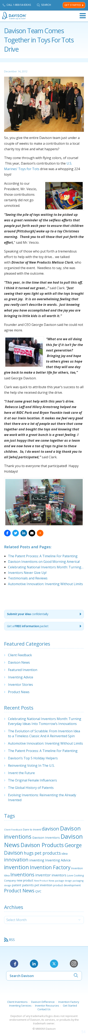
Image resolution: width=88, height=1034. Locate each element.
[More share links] (40, 533)
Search (46, 5)
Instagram (74, 964)
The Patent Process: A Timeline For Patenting (43, 750)
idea (65, 853)
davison (50, 828)
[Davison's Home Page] (14, 15)
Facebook (14, 964)
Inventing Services (20, 1005)
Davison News (19, 662)
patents (28, 885)
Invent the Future (21, 773)
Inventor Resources (47, 1005)
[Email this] (32, 533)
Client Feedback (20, 655)
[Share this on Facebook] (7, 533)
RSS (12, 939)
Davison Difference (43, 1002)
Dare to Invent (32, 829)
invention (16, 867)
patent (16, 885)
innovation (16, 859)
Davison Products (42, 845)
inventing (36, 860)
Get (28, 626)
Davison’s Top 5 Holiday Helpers (33, 758)
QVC (38, 891)
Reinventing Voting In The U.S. (31, 765)
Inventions (22, 874)
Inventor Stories (20, 684)
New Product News (44, 880)
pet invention (43, 885)
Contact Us (44, 1009)
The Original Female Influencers (32, 780)
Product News (18, 692)
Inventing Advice (20, 677)
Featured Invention (22, 670)
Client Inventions (17, 1002)
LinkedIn (34, 964)
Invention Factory (50, 867)
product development (67, 885)
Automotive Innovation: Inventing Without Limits (45, 743)
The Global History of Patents (31, 787)
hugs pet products (42, 853)
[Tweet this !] (15, 533)
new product (25, 880)
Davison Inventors (46, 837)
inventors (59, 875)
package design (63, 880)
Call (19, 5)
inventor (43, 874)
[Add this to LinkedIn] (23, 533)
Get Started (72, 5)
